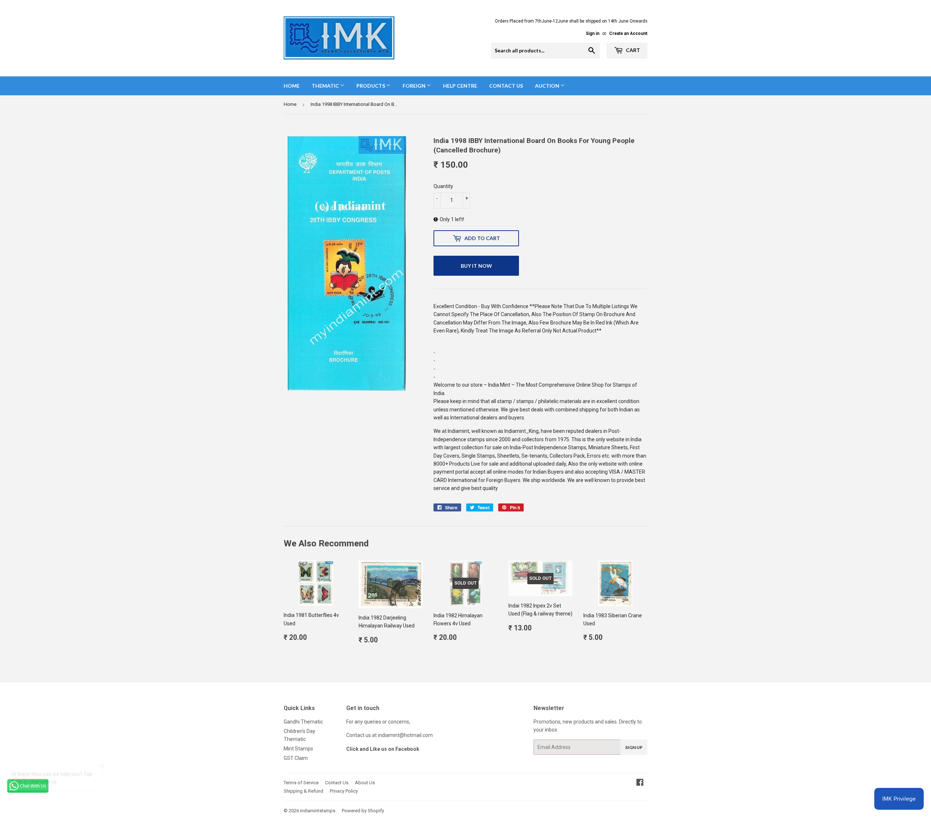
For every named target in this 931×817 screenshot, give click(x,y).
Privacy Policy (344, 791)
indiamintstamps (317, 810)
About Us (365, 782)
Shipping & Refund (303, 791)
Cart (632, 50)
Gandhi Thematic (303, 722)
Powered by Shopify (363, 810)
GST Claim (296, 758)
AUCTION (547, 86)
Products (371, 86)
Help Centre (460, 86)
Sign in (592, 33)
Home (292, 86)
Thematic (326, 86)
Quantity (443, 186)
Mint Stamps (298, 749)
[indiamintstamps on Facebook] (640, 783)
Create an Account (628, 33)
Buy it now (476, 266)
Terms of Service (301, 782)
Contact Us (506, 86)
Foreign (415, 86)
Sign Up (634, 747)
